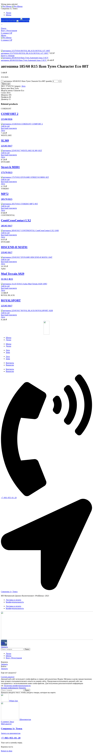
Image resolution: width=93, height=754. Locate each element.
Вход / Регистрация (14, 658)
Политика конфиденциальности (17, 686)
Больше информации (9, 688)
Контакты (10, 363)
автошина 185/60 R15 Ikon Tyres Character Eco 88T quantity (28, 81)
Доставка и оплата (13, 600)
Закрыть (4, 647)
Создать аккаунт (7, 677)
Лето (23, 86)
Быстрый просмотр (9, 128)
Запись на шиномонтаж (10, 19)
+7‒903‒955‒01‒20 (9, 21)
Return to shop (6, 751)
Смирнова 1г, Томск (11, 728)
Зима (8, 352)
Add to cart (6, 84)
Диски (8, 340)
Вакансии (10, 365)
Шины (8, 338)
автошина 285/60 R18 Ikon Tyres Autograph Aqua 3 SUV (24, 60)
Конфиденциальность (15, 602)
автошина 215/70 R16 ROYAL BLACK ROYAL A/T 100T (25, 53)
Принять (22, 688)
